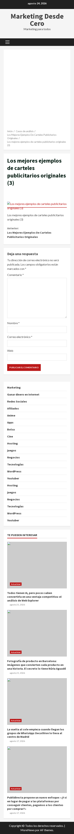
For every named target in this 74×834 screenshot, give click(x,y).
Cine (10, 436)
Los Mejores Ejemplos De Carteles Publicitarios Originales (29, 232)
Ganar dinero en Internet (23, 394)
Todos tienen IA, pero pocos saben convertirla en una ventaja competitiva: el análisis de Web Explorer (37, 565)
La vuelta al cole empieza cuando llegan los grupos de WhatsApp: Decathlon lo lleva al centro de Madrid (37, 701)
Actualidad (15, 584)
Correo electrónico (19, 336)
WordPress (14, 471)
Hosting (12, 443)
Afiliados (13, 408)
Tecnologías (15, 464)
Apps (10, 422)
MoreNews (27, 830)
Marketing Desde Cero (37, 20)
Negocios (13, 457)
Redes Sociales (17, 401)
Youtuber (13, 478)
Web (10, 350)
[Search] (66, 42)
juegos (11, 450)
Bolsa (11, 429)
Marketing (14, 387)
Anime (11, 415)
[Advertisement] (37, 91)
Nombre (13, 323)
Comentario (15, 274)
